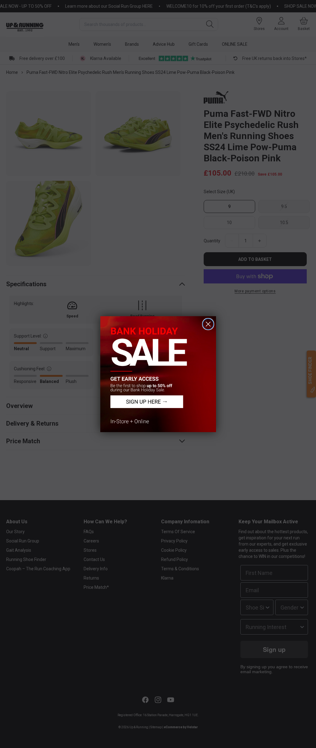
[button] (158, 374)
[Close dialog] (208, 324)
